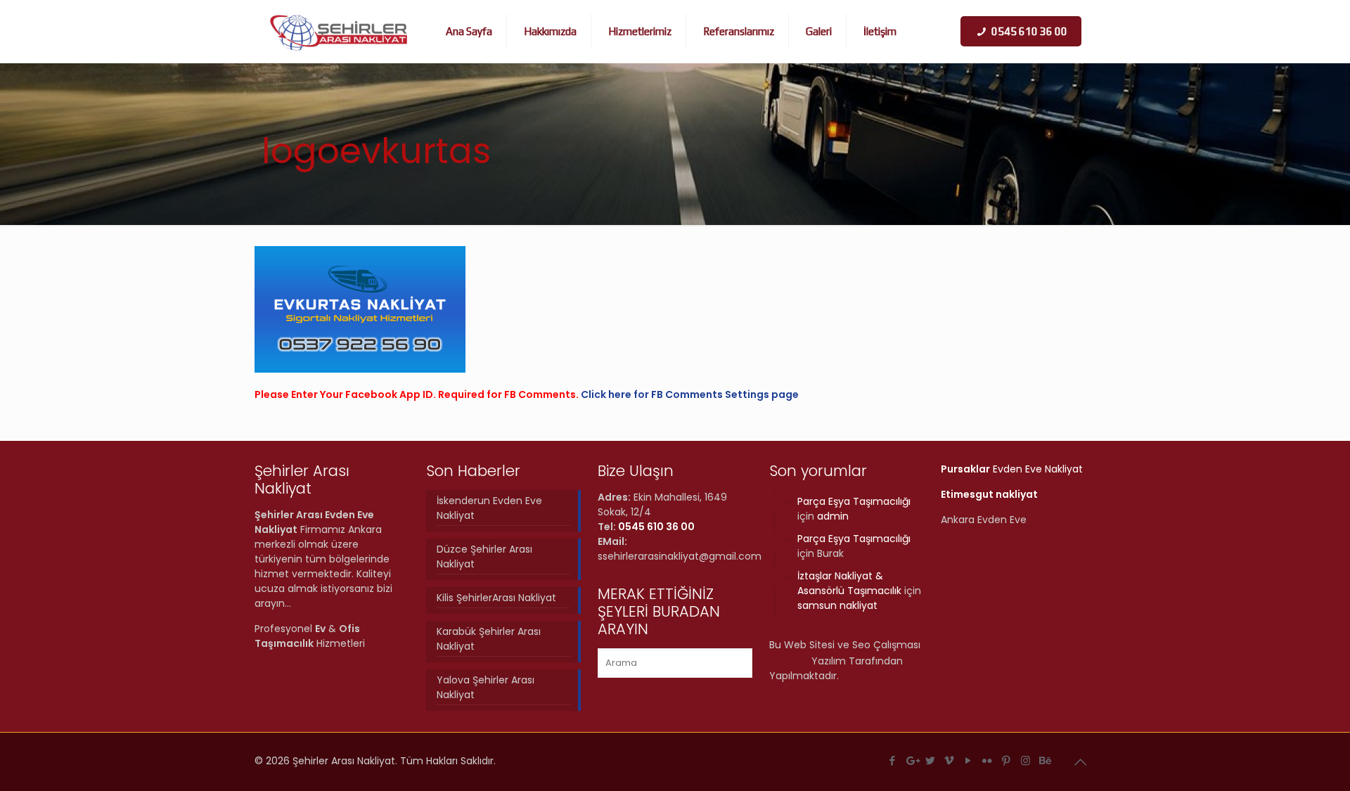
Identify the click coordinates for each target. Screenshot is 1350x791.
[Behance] (1044, 760)
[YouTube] (968, 760)
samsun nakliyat (837, 605)
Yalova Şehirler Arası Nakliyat (485, 687)
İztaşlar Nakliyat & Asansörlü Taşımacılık (849, 583)
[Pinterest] (1006, 760)
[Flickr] (987, 760)
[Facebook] (892, 760)
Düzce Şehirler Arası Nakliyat (484, 556)
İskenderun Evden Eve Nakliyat (489, 508)
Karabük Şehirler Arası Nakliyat (489, 638)
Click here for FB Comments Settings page (690, 394)
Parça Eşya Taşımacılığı (854, 501)
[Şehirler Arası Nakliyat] (339, 31)
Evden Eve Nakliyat (1012, 469)
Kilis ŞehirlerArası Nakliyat (496, 598)
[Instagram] (1025, 760)
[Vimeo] (949, 760)
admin (833, 516)
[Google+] (911, 760)
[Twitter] (930, 760)
